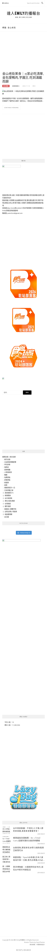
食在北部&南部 (10, 501)
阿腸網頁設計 (41, 945)
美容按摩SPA (9, 493)
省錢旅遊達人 (16, 86)
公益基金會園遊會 (10, 462)
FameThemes (40, 942)
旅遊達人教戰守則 (10, 509)
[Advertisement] (23, 54)
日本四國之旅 (8, 490)
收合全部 (13, 457)
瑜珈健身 (8, 495)
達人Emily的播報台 (23, 13)
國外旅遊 (8, 506)
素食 (5, 485)
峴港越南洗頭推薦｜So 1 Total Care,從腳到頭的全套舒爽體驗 (26, 839)
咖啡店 (6, 467)
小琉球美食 (8, 472)
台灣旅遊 (8, 504)
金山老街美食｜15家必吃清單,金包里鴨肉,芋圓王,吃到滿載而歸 (23, 77)
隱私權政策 (27, 950)
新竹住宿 (7, 459)
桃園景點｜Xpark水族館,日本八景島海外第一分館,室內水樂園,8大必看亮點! (28, 858)
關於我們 (19, 950)
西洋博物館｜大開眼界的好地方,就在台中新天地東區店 (28, 868)
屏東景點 (7, 480)
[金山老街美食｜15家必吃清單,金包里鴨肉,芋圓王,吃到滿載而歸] (23, 92)
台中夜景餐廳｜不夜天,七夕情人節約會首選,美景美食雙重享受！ (28, 829)
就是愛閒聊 (8, 514)
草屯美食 (7, 464)
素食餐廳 (7, 470)
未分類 (6, 517)
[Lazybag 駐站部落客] (23, 798)
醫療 (5, 475)
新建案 (6, 483)
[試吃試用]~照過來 (11, 511)
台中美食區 (8, 498)
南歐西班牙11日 (9, 488)
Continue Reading (11, 107)
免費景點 (7, 477)
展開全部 (5, 457)
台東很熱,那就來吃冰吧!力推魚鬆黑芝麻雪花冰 (28, 849)
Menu (6, 3)
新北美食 (5, 86)
